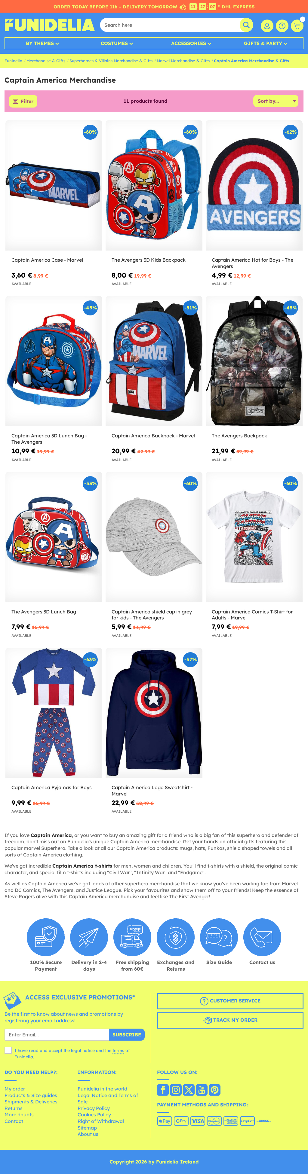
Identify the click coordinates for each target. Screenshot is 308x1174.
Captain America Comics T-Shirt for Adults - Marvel (252, 615)
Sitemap (87, 1128)
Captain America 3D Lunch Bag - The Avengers (49, 439)
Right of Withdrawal (101, 1121)
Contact (14, 1121)
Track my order (234, 1020)
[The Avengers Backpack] (254, 361)
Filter (27, 101)
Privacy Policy (94, 1108)
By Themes (40, 43)
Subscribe (126, 1035)
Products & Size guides (31, 1095)
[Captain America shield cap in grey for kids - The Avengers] (154, 537)
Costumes (114, 43)
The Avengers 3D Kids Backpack (149, 260)
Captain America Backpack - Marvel (153, 436)
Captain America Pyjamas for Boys (51, 787)
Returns (14, 1108)
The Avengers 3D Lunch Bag (43, 612)
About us (88, 1134)
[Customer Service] (282, 26)
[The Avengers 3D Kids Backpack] (154, 185)
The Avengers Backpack (239, 436)
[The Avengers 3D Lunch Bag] (53, 537)
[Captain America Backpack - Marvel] (154, 361)
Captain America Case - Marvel (47, 260)
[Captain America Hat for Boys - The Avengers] (254, 185)
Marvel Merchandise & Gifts (183, 60)
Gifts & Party (263, 43)
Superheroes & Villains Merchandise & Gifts (110, 60)
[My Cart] (297, 26)
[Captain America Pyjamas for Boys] (53, 713)
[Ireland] (163, 1090)
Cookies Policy (94, 1115)
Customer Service (234, 1001)
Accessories (188, 43)
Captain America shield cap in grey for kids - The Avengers (152, 615)
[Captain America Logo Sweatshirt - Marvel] (154, 713)
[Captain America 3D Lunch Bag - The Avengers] (53, 361)
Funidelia (13, 60)
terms (118, 1050)
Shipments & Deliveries (31, 1102)
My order (15, 1089)
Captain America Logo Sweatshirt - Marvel (152, 790)
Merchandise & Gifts (45, 60)
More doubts (19, 1115)
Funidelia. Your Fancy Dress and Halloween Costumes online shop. (50, 25)
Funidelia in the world (102, 1089)
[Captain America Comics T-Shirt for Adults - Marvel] (254, 537)
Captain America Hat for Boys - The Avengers (252, 263)
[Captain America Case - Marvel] (53, 185)
